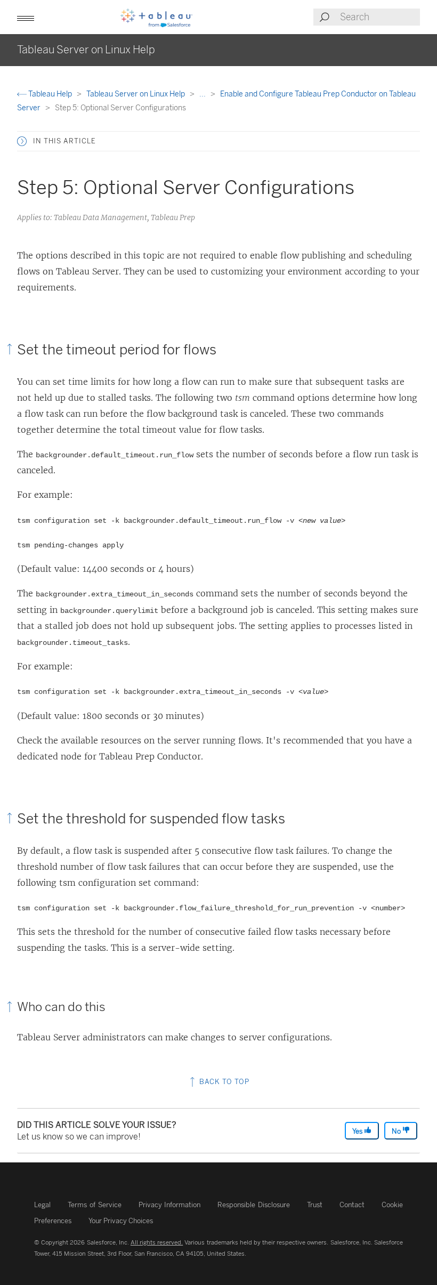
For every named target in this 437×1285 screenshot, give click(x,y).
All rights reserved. (157, 1242)
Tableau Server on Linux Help (136, 94)
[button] (22, 141)
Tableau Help (50, 94)
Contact (352, 1205)
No (397, 1131)
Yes (358, 1131)
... (203, 94)
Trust (314, 1205)
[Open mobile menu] (25, 17)
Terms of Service (95, 1205)
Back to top (223, 1082)
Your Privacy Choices (120, 1221)
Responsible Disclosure (253, 1205)
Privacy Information (170, 1205)
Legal (42, 1205)
